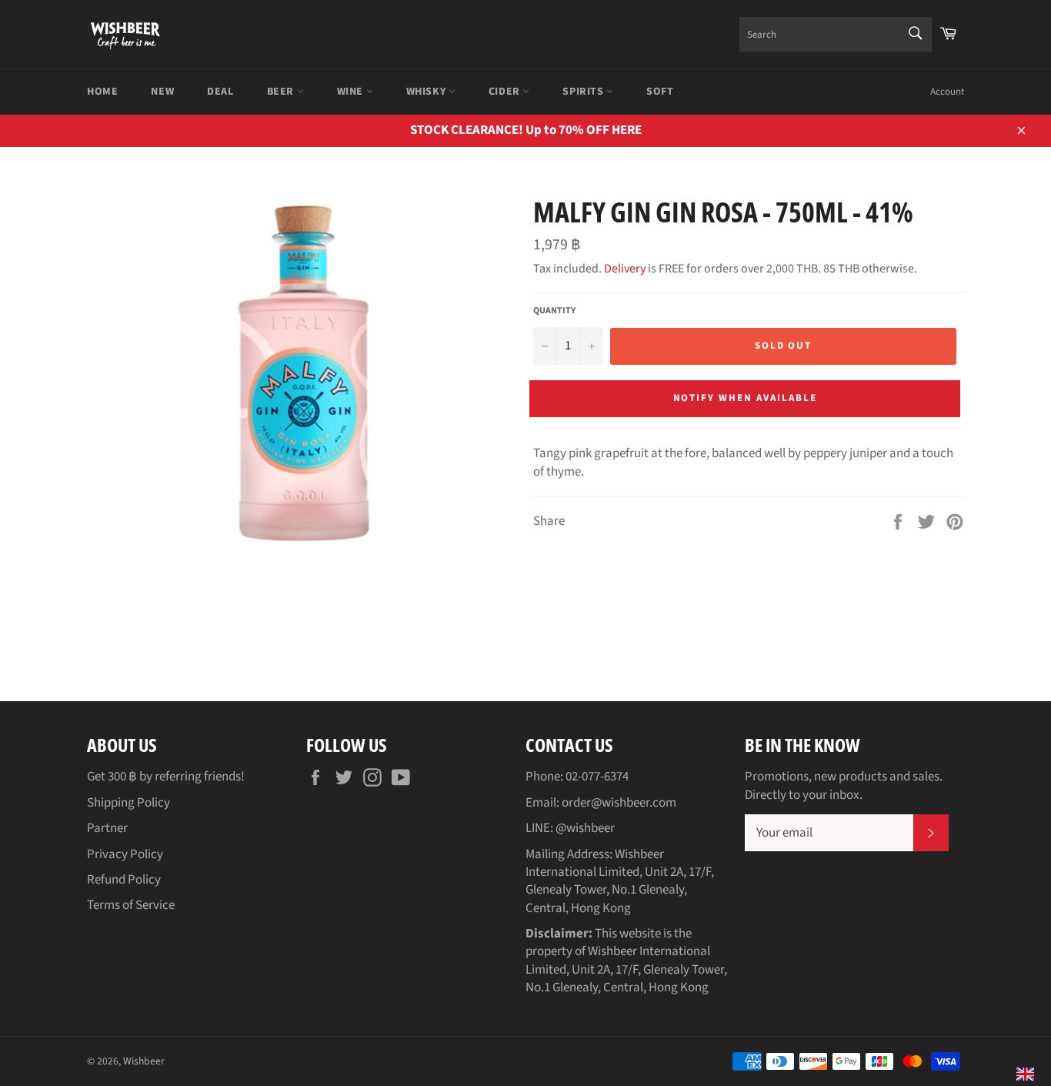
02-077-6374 (597, 776)
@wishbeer (585, 828)
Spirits (584, 91)
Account (947, 92)
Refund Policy (124, 879)
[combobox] (835, 34)
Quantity (554, 311)
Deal (220, 91)
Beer (282, 91)
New (162, 91)
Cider (506, 91)
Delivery (625, 268)
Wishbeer (144, 1061)
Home (102, 91)
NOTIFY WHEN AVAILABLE (745, 398)
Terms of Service (131, 905)
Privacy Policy (125, 854)
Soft (659, 91)
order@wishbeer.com (619, 803)
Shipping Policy (128, 803)
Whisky (427, 91)
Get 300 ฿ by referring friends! (166, 776)
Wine (351, 91)
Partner (107, 828)
